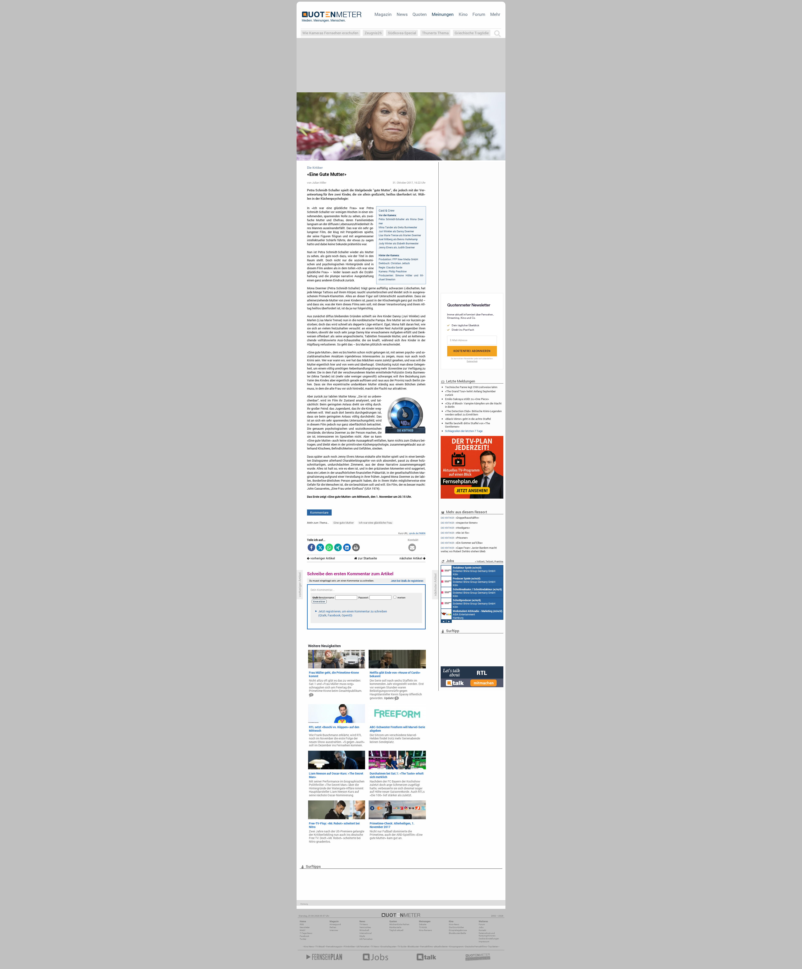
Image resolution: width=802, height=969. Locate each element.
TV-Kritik (423, 927)
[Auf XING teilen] (338, 547)
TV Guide (402, 946)
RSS (302, 924)
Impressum (484, 941)
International (365, 933)
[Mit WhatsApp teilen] (329, 547)
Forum (478, 14)
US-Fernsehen (366, 939)
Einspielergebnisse (458, 930)
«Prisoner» (454, 538)
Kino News (309, 946)
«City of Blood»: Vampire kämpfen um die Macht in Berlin (473, 405)
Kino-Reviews (425, 930)
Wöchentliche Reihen (399, 924)
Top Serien (493, 946)
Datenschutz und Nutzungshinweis (487, 934)
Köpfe (362, 936)
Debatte (422, 924)
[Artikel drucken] (355, 547)
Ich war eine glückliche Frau (375, 522)
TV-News (363, 924)
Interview (334, 930)
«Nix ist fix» (455, 533)
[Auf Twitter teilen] (320, 547)
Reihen (333, 927)
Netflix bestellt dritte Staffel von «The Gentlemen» (467, 424)
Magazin (383, 14)
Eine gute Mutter (344, 522)
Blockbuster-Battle (457, 933)
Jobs (481, 927)
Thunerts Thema (435, 32)
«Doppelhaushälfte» (460, 517)
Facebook (304, 936)
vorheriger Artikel (322, 558)
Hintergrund (335, 924)
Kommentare (319, 512)
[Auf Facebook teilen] (311, 547)
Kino (463, 14)
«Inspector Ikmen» (459, 523)
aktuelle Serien (441, 946)
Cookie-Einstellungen (489, 938)
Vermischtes (365, 927)
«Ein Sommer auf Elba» (462, 543)
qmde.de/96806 (417, 533)
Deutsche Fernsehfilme (476, 946)
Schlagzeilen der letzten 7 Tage (464, 431)
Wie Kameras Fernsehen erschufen (330, 32)
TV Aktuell (320, 946)
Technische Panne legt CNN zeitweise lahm (471, 387)
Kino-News (454, 924)
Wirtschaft (364, 930)
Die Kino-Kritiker (456, 927)
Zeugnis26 (373, 32)
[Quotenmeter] (332, 16)
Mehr (495, 14)
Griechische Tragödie (472, 32)
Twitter (303, 939)
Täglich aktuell (396, 930)
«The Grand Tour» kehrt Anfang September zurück (470, 392)
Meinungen (443, 14)
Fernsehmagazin (334, 946)
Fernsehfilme (426, 946)
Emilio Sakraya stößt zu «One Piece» (467, 399)
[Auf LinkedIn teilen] (347, 547)
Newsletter (305, 927)
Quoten (419, 14)
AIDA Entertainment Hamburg (477, 614)
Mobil (302, 930)
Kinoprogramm (456, 946)
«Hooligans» (455, 528)
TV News (375, 946)
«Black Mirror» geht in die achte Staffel (468, 419)
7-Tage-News (306, 933)
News (402, 14)
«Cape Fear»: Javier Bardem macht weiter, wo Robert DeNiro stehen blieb (469, 549)
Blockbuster (413, 946)
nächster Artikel (411, 558)
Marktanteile (395, 927)
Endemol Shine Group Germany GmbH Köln (474, 571)
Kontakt (482, 930)
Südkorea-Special (402, 32)
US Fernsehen (363, 946)
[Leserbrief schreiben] (412, 547)
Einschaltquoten (388, 946)
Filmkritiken (349, 946)
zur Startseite (367, 558)
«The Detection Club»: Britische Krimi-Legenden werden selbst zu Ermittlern (473, 412)
